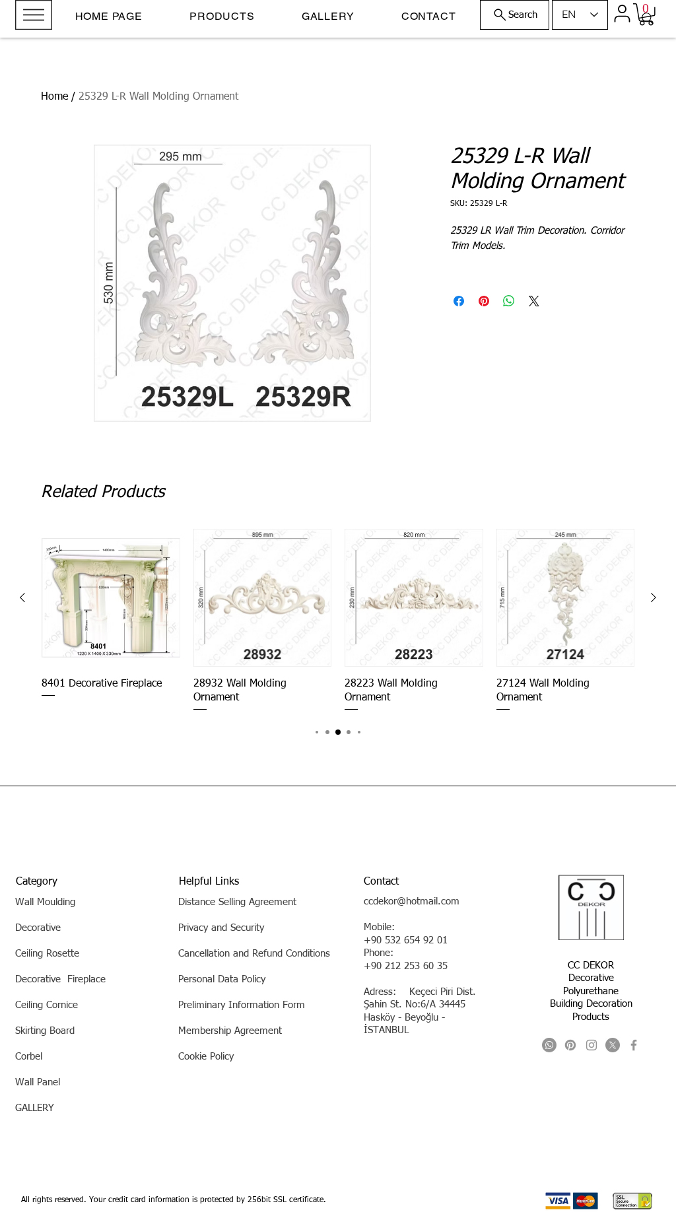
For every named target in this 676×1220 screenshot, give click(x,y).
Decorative (591, 978)
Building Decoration (591, 1004)
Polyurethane (591, 991)
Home (54, 97)
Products (590, 1017)
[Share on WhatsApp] (509, 301)
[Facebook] (633, 1045)
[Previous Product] (22, 597)
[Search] (647, 18)
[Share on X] (534, 301)
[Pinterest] (570, 1045)
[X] (612, 1045)
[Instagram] (591, 1045)
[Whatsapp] (549, 1045)
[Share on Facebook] (459, 301)
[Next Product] (653, 597)
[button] (33, 15)
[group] (338, 621)
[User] (622, 13)
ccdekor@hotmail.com (411, 901)
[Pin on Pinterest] (484, 301)
